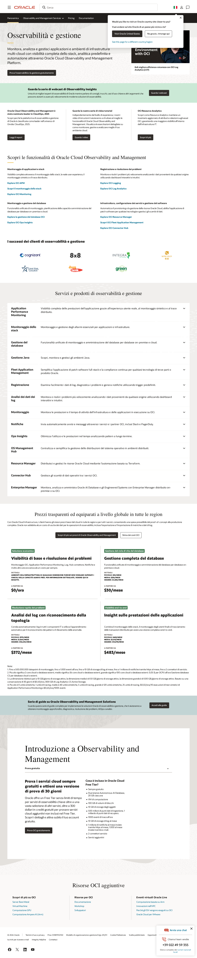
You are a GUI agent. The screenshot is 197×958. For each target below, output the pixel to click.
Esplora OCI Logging (110, 183)
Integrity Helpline (39, 939)
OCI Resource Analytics (150, 110)
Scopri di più (145, 137)
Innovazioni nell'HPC (146, 906)
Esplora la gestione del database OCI (26, 216)
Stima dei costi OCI (130, 535)
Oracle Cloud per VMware (148, 914)
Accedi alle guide (159, 705)
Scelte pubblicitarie (137, 935)
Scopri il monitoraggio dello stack (24, 188)
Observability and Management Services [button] (42, 18)
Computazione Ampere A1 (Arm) (27, 914)
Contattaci (53, 939)
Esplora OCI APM (16, 183)
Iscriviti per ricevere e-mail (18, 939)
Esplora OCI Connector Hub (114, 227)
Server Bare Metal (20, 901)
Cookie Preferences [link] (118, 935)
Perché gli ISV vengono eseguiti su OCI (154, 910)
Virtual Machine (19, 906)
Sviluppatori (80, 910)
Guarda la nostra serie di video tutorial (92, 110)
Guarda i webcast (159, 93)
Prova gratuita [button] (32, 768)
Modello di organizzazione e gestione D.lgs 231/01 (86, 935)
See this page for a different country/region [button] (132, 41)
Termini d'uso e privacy (35, 935)
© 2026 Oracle (13, 935)
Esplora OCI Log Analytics (113, 188)
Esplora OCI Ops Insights (20, 222)
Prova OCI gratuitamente (38, 830)
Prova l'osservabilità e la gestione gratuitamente (32, 73)
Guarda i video (81, 137)
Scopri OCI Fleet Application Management (121, 222)
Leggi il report (16, 137)
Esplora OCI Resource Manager (116, 216)
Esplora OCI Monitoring (19, 194)
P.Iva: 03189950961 (55, 935)
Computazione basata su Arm (150, 901)
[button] (9, 7)
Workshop (79, 906)
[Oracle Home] (25, 7)
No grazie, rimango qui (158, 33)
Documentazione (82, 901)
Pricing (71, 18)
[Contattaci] (188, 7)
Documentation (86, 18)
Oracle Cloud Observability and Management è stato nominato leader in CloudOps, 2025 (31, 112)
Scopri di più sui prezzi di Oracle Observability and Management (87, 535)
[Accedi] (181, 7)
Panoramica (13, 18)
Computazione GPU (21, 910)
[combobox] (98, 7)
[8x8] (75, 255)
